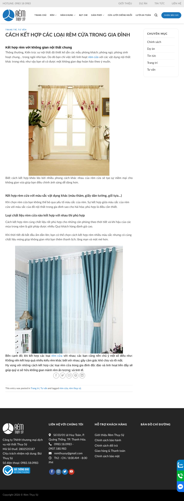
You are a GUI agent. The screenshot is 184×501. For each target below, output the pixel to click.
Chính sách (154, 42)
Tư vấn (22, 30)
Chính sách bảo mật (107, 456)
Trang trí (11, 30)
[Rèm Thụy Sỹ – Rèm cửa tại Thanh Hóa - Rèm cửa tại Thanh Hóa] (14, 15)
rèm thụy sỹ (75, 388)
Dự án (143, 3)
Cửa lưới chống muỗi (120, 15)
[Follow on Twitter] (65, 472)
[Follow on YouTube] (71, 472)
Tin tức (160, 3)
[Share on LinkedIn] (82, 375)
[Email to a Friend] (69, 375)
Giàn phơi (96, 15)
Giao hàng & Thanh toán (110, 450)
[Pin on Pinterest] (76, 375)
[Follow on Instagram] (58, 472)
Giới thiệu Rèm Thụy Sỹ (109, 435)
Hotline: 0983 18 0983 (17, 3)
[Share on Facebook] (56, 375)
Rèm (52, 15)
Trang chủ (40, 15)
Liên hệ (176, 3)
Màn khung (66, 15)
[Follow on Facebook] (52, 472)
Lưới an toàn (143, 15)
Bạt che (83, 15)
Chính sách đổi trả (106, 445)
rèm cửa (93, 57)
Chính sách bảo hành (108, 440)
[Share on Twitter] (63, 375)
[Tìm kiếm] (156, 15)
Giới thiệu (125, 3)
